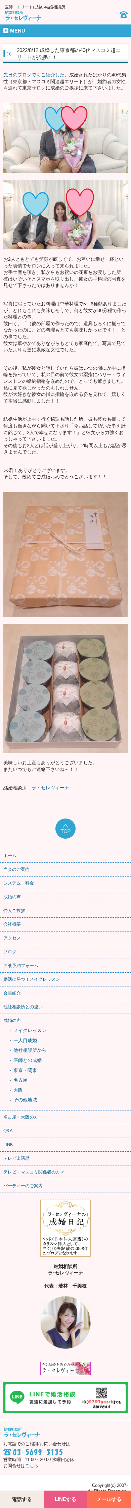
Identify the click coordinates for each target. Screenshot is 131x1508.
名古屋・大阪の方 (20, 1117)
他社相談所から (29, 1050)
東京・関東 (25, 1070)
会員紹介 (12, 993)
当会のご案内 (16, 869)
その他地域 (25, 1099)
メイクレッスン (29, 1030)
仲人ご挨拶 (14, 910)
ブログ (9, 951)
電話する (22, 1499)
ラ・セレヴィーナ (50, 787)
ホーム (9, 855)
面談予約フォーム (20, 965)
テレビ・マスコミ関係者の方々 (33, 1171)
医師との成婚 (27, 1060)
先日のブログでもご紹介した (33, 74)
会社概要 (12, 924)
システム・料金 (18, 883)
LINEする (65, 1499)
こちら (31, 1465)
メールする (109, 1499)
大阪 (18, 1090)
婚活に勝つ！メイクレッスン (31, 979)
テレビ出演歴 (16, 1158)
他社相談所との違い (23, 1006)
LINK (8, 1144)
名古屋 (20, 1080)
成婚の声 (12, 896)
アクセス (12, 938)
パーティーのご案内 (23, 1185)
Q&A (8, 1130)
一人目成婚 (25, 1040)
